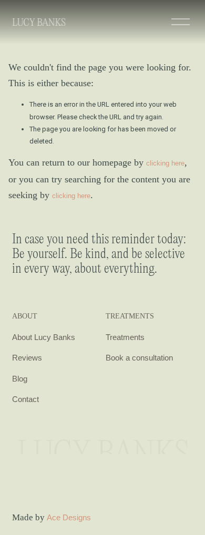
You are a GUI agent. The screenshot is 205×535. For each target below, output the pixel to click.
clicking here (165, 163)
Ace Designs (69, 517)
